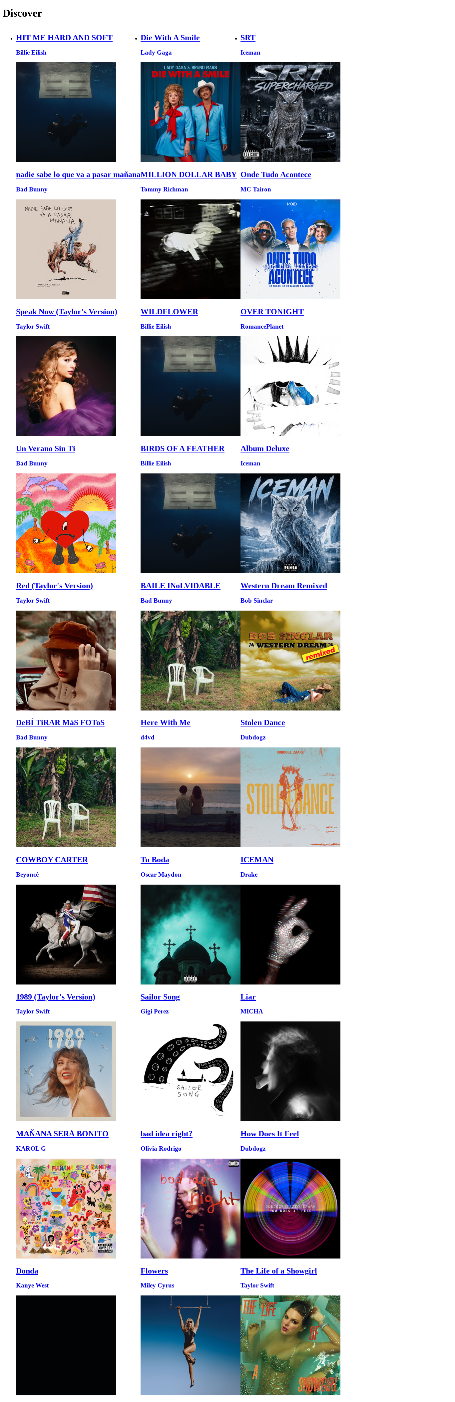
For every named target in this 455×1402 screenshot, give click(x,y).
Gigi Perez (155, 1011)
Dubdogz (252, 737)
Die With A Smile (170, 37)
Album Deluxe (264, 448)
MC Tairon (255, 189)
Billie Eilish (31, 52)
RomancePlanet (261, 326)
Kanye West (32, 1285)
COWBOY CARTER (52, 859)
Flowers (154, 1270)
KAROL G (31, 1148)
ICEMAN (256, 859)
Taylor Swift (33, 326)
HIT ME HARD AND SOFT (64, 37)
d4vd (148, 737)
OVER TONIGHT (272, 311)
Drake (248, 874)
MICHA (251, 1011)
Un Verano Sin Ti (45, 448)
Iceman (250, 52)
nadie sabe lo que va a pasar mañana (78, 174)
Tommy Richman (164, 189)
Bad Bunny (32, 189)
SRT (247, 37)
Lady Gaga (156, 52)
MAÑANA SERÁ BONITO (62, 1133)
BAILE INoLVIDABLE (181, 585)
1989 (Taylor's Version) (55, 996)
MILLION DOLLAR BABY (189, 174)
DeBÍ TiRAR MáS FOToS (60, 722)
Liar (248, 996)
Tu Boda (155, 859)
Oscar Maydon (161, 874)
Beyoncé (27, 874)
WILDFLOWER (169, 311)
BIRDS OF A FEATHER (183, 448)
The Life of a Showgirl (278, 1270)
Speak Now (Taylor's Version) (66, 311)
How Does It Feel (269, 1133)
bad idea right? (167, 1133)
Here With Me (166, 722)
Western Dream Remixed (283, 585)
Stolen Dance (262, 722)
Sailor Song (160, 996)
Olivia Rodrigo (161, 1148)
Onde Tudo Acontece (275, 174)
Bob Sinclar (256, 600)
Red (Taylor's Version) (54, 585)
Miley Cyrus (157, 1285)
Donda (27, 1270)
